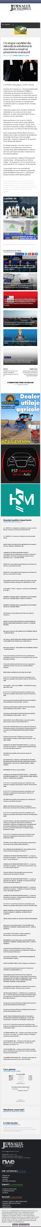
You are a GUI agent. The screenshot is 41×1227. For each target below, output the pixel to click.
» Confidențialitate (8, 1191)
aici (8, 1151)
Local (6, 319)
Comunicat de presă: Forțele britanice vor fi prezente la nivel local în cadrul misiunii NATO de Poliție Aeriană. (19, 323)
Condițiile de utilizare (22, 384)
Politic (6, 263)
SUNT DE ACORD (24, 1224)
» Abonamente (6, 1207)
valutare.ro (20, 1082)
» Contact (5, 1179)
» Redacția (5, 1177)
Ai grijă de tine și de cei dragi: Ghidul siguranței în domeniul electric (20, 342)
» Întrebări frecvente (9, 1181)
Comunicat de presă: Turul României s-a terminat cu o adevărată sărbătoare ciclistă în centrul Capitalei (19, 361)
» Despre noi (6, 1175)
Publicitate (7, 281)
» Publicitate (6, 1205)
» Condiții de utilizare (9, 1189)
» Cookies (5, 1193)
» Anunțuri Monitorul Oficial (11, 1203)
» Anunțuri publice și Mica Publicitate (14, 1201)
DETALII (15, 1224)
